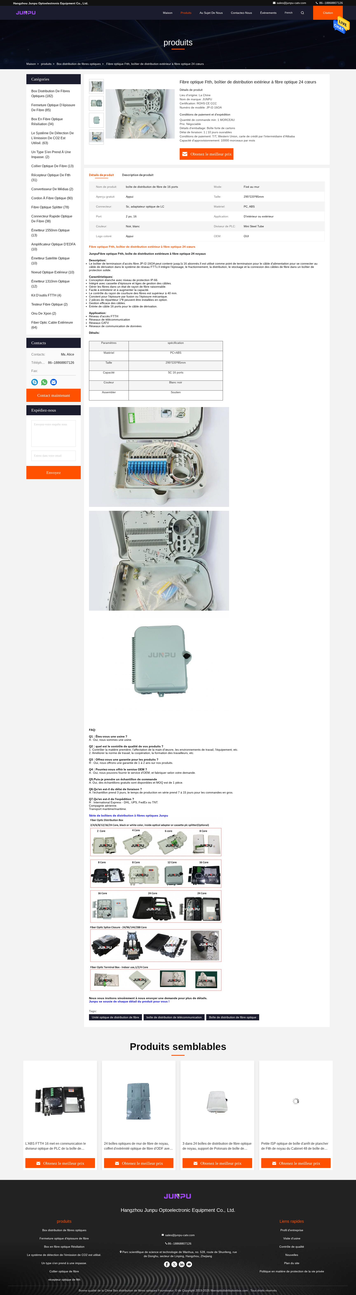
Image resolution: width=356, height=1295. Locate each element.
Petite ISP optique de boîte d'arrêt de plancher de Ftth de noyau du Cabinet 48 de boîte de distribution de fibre (216, 1146)
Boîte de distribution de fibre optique (232, 1017)
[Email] (53, 382)
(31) (50, 177)
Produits (186, 12)
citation (328, 12)
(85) (53, 107)
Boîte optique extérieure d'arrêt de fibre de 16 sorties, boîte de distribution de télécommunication (294, 1146)
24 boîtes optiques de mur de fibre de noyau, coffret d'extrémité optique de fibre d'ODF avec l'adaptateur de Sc (59, 1146)
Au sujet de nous (211, 12)
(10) (53, 247)
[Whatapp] (44, 382)
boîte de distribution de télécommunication (174, 1017)
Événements (268, 12)
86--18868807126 (331, 3)
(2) (51, 154)
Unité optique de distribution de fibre (115, 1017)
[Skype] (34, 382)
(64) (52, 325)
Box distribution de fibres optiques (79, 63)
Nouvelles (291, 1254)
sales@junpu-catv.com (292, 3)
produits (46, 63)
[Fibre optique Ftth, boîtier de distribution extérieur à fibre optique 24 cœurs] (140, 113)
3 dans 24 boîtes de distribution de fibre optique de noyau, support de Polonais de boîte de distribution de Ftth (138, 1146)
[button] (30, 1111)
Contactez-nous (241, 12)
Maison (167, 12)
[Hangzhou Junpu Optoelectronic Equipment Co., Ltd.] (26, 13)
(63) (52, 138)
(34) (47, 121)
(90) (52, 198)
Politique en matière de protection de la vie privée (292, 1271)
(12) (50, 284)
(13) (52, 166)
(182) (50, 93)
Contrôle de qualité (291, 1246)
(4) (46, 295)
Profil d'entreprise (291, 1230)
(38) (51, 219)
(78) (50, 207)
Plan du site (291, 1263)
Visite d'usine (291, 1238)
